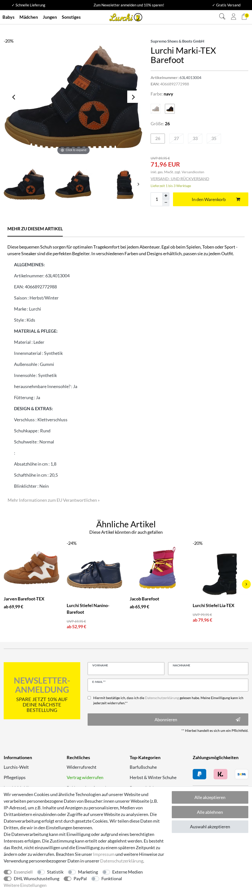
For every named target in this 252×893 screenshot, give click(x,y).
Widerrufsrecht (81, 767)
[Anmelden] (233, 17)
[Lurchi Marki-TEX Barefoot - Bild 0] (24, 184)
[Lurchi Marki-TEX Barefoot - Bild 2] (122, 184)
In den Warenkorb (209, 199)
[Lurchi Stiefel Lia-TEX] (220, 574)
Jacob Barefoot (144, 598)
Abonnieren (166, 719)
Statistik (55, 872)
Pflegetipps (15, 777)
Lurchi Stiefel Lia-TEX (213, 605)
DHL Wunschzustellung (36, 878)
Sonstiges (71, 17)
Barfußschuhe (143, 767)
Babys (8, 17)
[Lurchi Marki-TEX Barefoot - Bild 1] (73, 184)
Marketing (88, 872)
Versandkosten (193, 172)
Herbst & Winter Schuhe (153, 777)
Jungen (50, 17)
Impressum (104, 854)
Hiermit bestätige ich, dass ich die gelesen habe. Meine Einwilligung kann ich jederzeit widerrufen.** (168, 700)
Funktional (111, 878)
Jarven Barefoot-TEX (24, 598)
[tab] (35, 229)
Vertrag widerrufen (85, 777)
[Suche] (222, 17)
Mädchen (28, 17)
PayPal (80, 878)
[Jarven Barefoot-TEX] (31, 567)
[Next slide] (138, 184)
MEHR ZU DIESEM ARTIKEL (35, 228)
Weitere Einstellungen (25, 885)
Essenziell (23, 872)
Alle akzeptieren (209, 797)
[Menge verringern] (165, 202)
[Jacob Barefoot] (157, 567)
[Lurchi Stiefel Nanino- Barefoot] (94, 574)
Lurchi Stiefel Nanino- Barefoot (88, 609)
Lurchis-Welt (16, 767)
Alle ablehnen (210, 812)
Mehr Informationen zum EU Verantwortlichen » (54, 500)
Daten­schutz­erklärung (121, 860)
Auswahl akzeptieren (210, 826)
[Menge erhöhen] (165, 195)
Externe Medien (127, 872)
